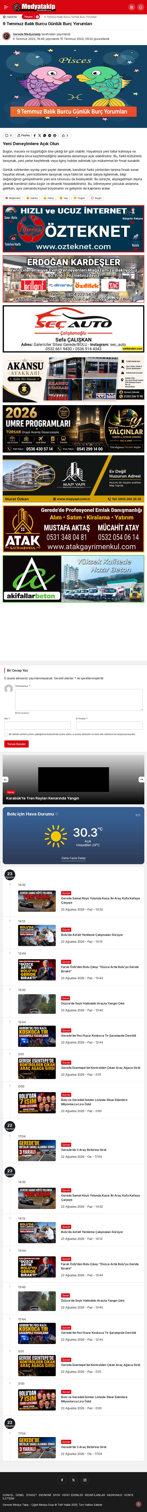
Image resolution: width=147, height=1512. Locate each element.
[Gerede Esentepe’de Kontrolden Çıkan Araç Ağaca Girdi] (73, 1066)
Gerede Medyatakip (27, 34)
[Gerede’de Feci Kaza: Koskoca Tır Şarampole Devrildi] (73, 1034)
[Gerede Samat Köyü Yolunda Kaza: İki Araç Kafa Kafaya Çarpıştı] (73, 892)
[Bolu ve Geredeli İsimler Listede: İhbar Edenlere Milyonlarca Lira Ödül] (73, 1100)
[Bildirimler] (140, 7)
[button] (131, 7)
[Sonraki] (141, 779)
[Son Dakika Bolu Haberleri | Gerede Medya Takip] (34, 7)
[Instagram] (85, 1480)
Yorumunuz (22, 685)
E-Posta (82, 718)
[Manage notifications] (138, 1504)
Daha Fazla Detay (73, 858)
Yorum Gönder (16, 744)
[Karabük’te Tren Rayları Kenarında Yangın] (73, 779)
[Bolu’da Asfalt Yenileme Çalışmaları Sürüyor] (73, 933)
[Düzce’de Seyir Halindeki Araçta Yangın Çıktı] (73, 1001)
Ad (7, 718)
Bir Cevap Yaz (17, 670)
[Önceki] (5, 779)
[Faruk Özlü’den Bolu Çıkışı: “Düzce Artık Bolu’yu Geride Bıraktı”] (73, 967)
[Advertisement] (73, 630)
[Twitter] (73, 1480)
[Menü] (6, 7)
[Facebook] (62, 1480)
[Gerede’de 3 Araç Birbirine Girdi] (73, 1141)
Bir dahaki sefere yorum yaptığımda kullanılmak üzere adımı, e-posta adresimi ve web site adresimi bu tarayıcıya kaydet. (72, 734)
